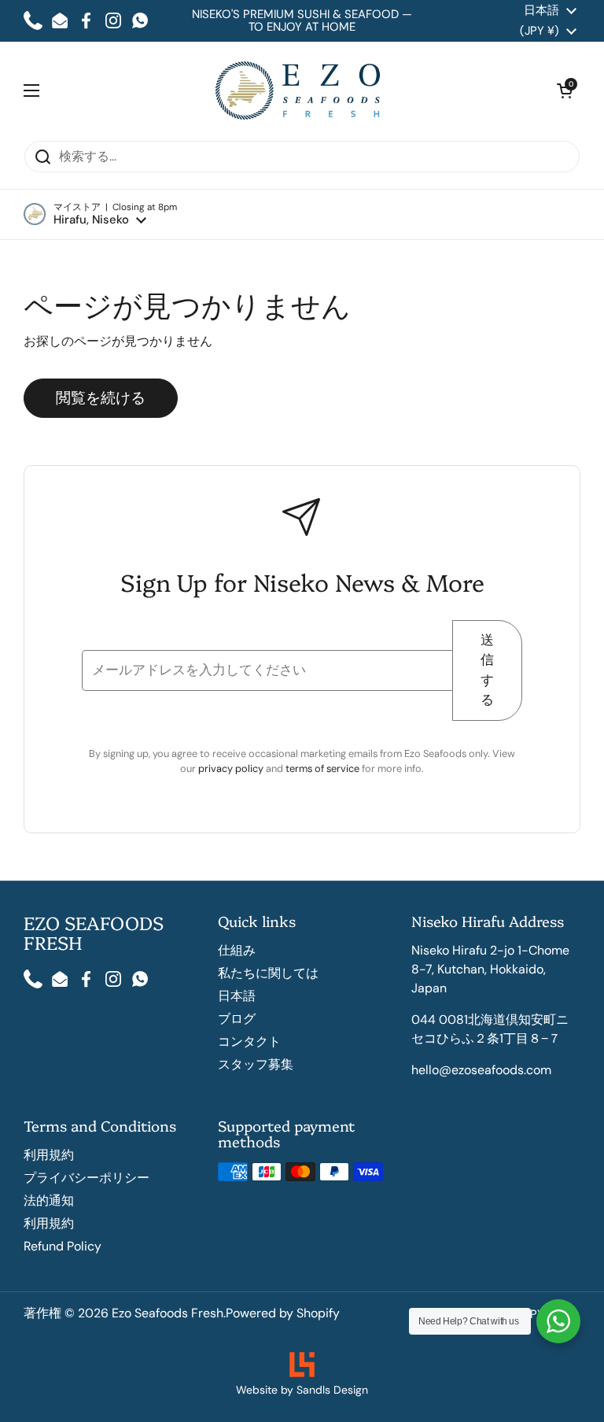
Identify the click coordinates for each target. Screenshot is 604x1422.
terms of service (323, 768)
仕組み (237, 950)
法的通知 (49, 1200)
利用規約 (49, 1155)
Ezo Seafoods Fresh (167, 1313)
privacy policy (232, 768)
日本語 (237, 996)
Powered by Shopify (283, 1313)
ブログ (237, 1018)
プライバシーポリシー (86, 1177)
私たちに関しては (268, 973)
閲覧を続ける (100, 398)
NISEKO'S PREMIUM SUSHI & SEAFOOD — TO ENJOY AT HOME (302, 21)
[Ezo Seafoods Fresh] (298, 90)
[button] (100, 214)
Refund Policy (62, 1246)
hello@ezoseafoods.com (481, 1070)
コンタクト (249, 1041)
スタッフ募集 (255, 1064)
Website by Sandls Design (302, 1390)
